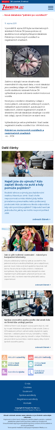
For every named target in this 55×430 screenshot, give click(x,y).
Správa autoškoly (27, 395)
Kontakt (27, 403)
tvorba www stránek (21, 410)
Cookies (27, 387)
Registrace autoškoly (27, 399)
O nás (27, 383)
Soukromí (27, 391)
